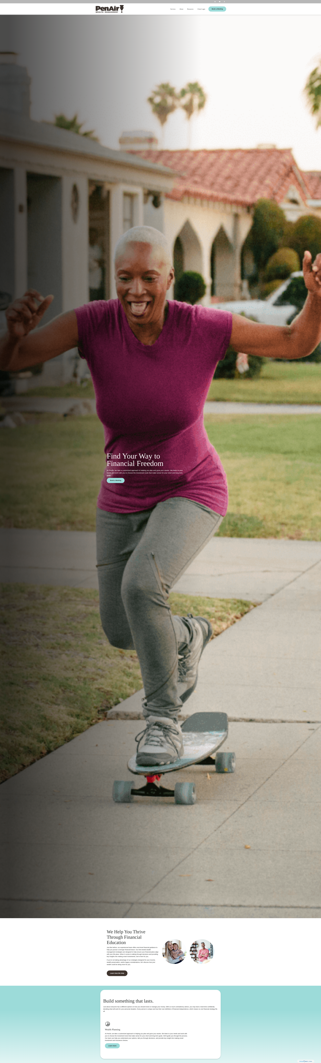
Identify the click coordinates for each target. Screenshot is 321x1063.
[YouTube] (220, 1)
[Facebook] (224, 1)
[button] (173, 9)
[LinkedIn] (215, 1)
